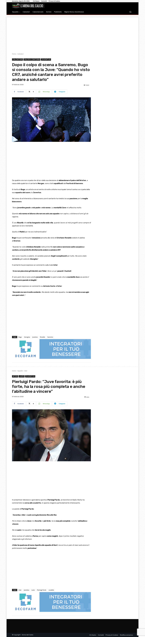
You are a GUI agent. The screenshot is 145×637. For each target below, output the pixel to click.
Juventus (45, 59)
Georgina (27, 337)
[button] (130, 12)
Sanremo (50, 337)
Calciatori (20, 54)
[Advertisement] (72, 33)
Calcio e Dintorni (32, 59)
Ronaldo (42, 337)
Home (14, 54)
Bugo (20, 337)
